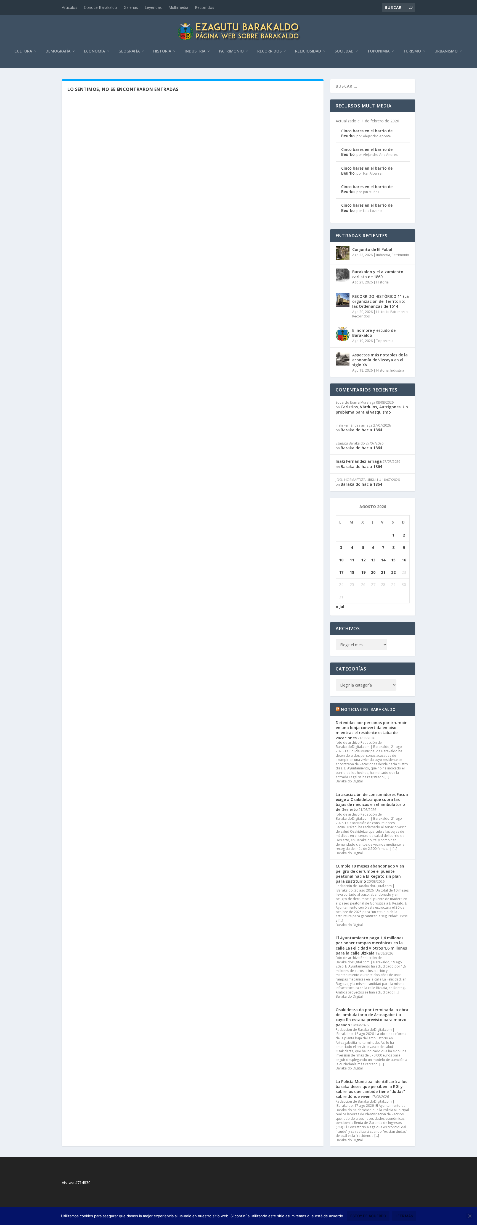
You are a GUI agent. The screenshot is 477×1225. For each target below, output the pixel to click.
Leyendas (153, 7)
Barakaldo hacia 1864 (361, 429)
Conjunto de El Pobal (372, 249)
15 (393, 559)
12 (363, 559)
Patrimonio (231, 51)
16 (404, 559)
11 (352, 559)
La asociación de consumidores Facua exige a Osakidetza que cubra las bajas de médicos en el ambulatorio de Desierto (372, 802)
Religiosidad (308, 51)
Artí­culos (69, 7)
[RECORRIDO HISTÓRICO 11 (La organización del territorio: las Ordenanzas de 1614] (342, 300)
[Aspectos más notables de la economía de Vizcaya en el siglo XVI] (342, 359)
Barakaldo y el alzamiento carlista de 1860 (377, 274)
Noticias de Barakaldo (368, 709)
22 (393, 572)
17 (341, 572)
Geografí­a (129, 51)
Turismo (412, 51)
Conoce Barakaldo (100, 7)
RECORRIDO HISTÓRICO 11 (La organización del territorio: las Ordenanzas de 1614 (380, 301)
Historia (162, 51)
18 (352, 572)
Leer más (404, 1216)
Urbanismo (446, 51)
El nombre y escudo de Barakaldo (374, 333)
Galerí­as (131, 7)
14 (383, 559)
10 (341, 559)
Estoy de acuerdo (368, 1216)
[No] (469, 1216)
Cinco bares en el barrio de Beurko (367, 133)
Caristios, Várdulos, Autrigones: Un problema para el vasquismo (372, 409)
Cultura (23, 51)
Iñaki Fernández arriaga (359, 461)
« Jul (340, 606)
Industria (195, 51)
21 (383, 572)
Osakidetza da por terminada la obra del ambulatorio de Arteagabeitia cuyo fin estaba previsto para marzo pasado (372, 1017)
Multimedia (178, 7)
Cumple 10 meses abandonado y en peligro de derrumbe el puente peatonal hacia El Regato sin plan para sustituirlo (370, 873)
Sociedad (344, 51)
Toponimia (378, 51)
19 (363, 572)
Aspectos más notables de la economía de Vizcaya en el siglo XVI (380, 359)
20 (373, 572)
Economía (94, 51)
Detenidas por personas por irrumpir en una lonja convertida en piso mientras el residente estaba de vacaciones (371, 730)
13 (373, 559)
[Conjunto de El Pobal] (342, 253)
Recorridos (204, 7)
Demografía (58, 51)
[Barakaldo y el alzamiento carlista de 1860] (342, 275)
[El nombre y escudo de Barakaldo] (342, 334)
